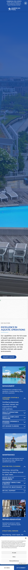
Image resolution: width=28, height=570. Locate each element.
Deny (14, 556)
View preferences (14, 561)
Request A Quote (8, 357)
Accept (14, 552)
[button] (26, 538)
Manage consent (22, 563)
